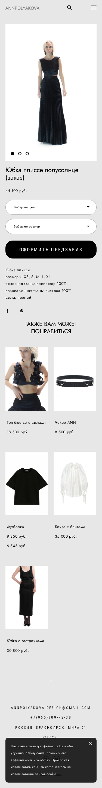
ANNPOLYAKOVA (22, 8)
